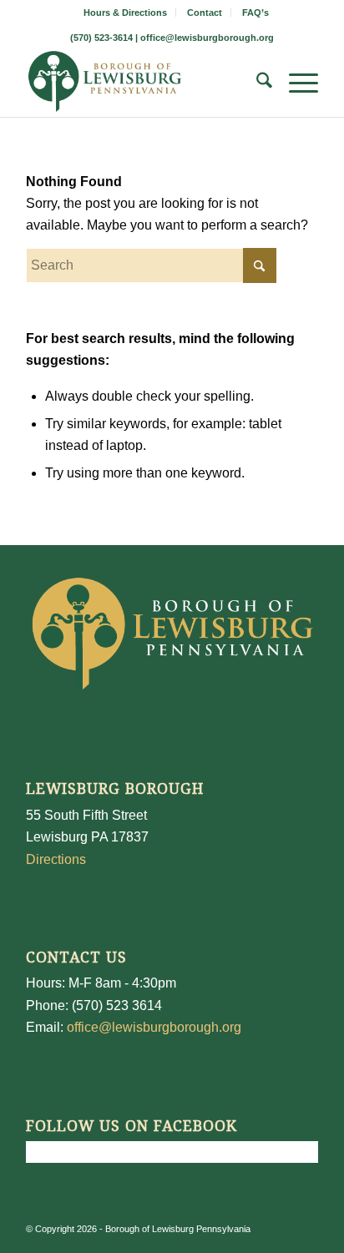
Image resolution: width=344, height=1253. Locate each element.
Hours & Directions (125, 13)
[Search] (256, 83)
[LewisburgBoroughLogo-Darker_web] (143, 83)
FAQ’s (255, 13)
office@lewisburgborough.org (207, 38)
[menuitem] (125, 12)
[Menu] (295, 83)
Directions (56, 859)
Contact (204, 13)
